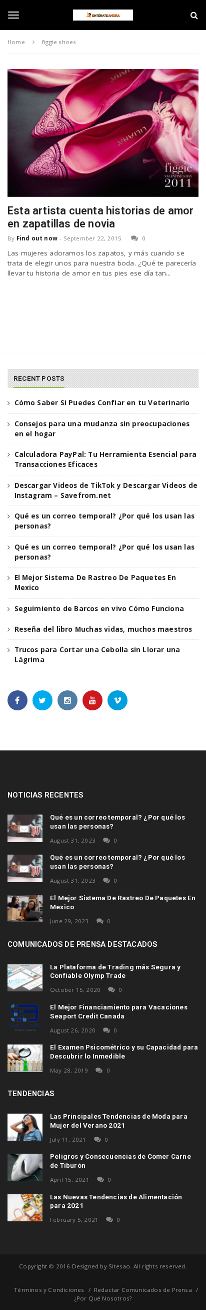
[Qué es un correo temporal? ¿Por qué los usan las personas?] (25, 828)
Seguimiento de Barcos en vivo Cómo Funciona (99, 608)
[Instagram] (68, 700)
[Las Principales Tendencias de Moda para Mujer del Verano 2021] (25, 1127)
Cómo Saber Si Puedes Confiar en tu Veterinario (102, 402)
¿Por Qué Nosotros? (103, 1298)
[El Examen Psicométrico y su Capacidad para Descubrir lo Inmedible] (25, 1058)
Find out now (37, 238)
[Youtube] (92, 700)
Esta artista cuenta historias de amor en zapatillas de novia (101, 217)
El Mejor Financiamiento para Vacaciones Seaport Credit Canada (119, 1011)
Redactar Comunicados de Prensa (143, 1289)
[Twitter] (42, 700)
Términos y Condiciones (49, 1289)
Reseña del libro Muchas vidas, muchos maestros (103, 629)
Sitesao (119, 1266)
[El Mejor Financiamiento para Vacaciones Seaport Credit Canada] (25, 1017)
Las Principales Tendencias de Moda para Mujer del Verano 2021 (119, 1120)
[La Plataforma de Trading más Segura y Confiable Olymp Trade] (25, 977)
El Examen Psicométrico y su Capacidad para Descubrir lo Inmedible (124, 1051)
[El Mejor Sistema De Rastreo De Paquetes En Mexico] (25, 908)
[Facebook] (18, 700)
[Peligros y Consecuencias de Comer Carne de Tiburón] (25, 1167)
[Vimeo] (118, 700)
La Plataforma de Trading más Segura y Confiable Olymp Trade (115, 971)
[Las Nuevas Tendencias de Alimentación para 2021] (25, 1207)
